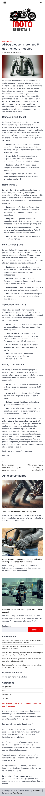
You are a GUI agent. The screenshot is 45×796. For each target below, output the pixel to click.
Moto (4, 690)
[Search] (41, 2)
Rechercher (6, 626)
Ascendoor (37, 790)
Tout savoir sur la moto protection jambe (19, 512)
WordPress (17, 793)
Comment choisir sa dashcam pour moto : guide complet (22, 610)
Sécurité (5, 698)
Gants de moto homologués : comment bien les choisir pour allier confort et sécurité (22, 560)
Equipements (7, 41)
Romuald (7, 52)
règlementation (7, 694)
